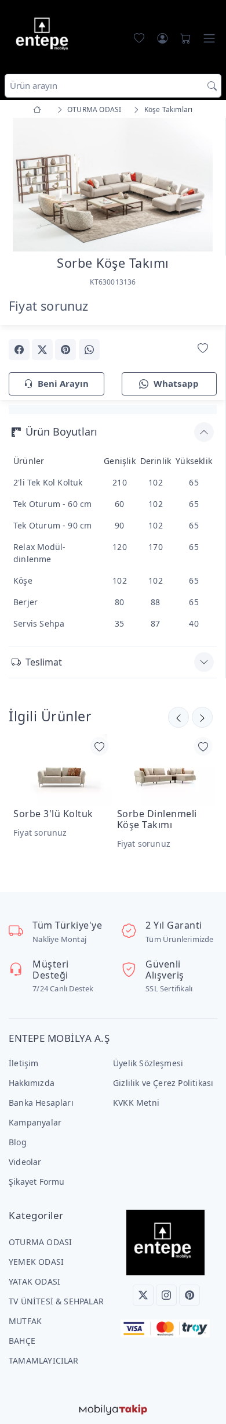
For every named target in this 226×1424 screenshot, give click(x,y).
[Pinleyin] (65, 349)
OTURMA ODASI (40, 1241)
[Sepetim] (183, 38)
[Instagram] (166, 1295)
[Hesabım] (162, 38)
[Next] (202, 186)
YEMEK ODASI (36, 1261)
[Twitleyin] (42, 349)
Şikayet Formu (37, 1181)
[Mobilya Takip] (113, 1408)
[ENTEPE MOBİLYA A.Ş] (45, 35)
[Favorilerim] (136, 38)
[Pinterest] (189, 1295)
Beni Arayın (63, 383)
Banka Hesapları (41, 1102)
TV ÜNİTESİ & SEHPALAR (56, 1301)
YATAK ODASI (34, 1281)
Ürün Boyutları (61, 431)
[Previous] (23, 186)
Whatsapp (176, 383)
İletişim (24, 1063)
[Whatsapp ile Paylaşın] (89, 349)
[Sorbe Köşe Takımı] (113, 183)
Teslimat (43, 662)
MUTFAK (25, 1320)
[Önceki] (202, 717)
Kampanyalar (35, 1122)
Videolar (25, 1161)
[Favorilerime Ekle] (203, 349)
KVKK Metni (136, 1102)
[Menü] (209, 38)
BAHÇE (22, 1340)
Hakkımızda (31, 1082)
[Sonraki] (178, 717)
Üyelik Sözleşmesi (148, 1063)
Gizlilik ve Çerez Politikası (163, 1082)
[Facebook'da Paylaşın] (19, 349)
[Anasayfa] (39, 109)
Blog (18, 1142)
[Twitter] (143, 1295)
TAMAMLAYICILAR (44, 1360)
